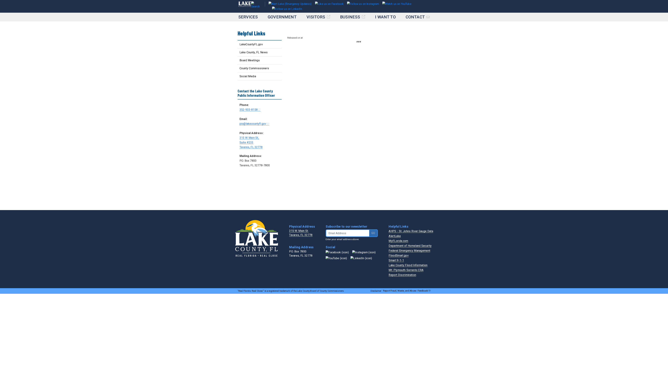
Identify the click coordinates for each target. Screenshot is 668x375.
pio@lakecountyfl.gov (253, 123)
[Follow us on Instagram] (361, 3)
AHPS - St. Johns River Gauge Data (411, 231)
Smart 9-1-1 (396, 260)
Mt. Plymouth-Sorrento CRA (406, 270)
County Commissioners (254, 68)
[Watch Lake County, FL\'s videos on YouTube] (336, 258)
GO (373, 233)
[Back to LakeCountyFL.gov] (244, 6)
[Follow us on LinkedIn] (285, 8)
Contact (416, 17)
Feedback (423, 290)
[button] (256, 6)
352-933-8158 (249, 109)
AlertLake (395, 236)
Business (350, 17)
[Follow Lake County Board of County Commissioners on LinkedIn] (361, 258)
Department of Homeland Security (410, 245)
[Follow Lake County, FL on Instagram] (364, 252)
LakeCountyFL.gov (251, 44)
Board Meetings (250, 60)
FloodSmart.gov (398, 255)
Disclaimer (376, 291)
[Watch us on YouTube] (395, 3)
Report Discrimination (402, 275)
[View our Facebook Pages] (328, 3)
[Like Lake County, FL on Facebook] (337, 252)
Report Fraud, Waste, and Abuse (399, 290)
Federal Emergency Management (409, 250)
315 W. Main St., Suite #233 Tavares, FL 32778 (251, 142)
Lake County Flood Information (408, 265)
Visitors (316, 17)
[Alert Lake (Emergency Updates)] (290, 3)
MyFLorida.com (398, 241)
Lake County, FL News (254, 52)
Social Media (248, 76)
